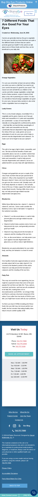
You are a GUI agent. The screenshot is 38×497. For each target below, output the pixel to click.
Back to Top (15, 485)
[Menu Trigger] (36, 11)
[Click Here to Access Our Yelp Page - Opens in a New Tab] (19, 425)
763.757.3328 (20, 346)
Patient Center (12, 416)
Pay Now (29, 13)
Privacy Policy (7, 468)
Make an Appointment (19, 354)
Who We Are (13, 412)
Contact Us (19, 420)
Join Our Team (25, 416)
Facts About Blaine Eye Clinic (11, 479)
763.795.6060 (22, 344)
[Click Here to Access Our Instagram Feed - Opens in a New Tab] (14, 425)
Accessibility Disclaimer (10, 473)
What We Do (24, 412)
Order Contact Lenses (9, 495)
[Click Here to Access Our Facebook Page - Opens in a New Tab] (9, 425)
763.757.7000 (22, 341)
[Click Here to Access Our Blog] (26, 425)
